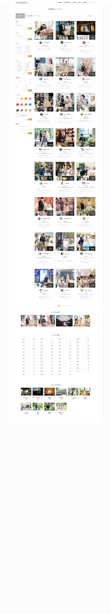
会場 (16, 21)
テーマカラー (18, 94)
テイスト (17, 43)
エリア (17, 33)
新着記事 (85, 2)
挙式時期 (17, 77)
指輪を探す (60, 2)
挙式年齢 (17, 124)
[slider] (17, 80)
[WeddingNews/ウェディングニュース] (22, 3)
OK (30, 28)
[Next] (71, 306)
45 (69, 305)
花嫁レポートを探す (77, 2)
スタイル (17, 60)
